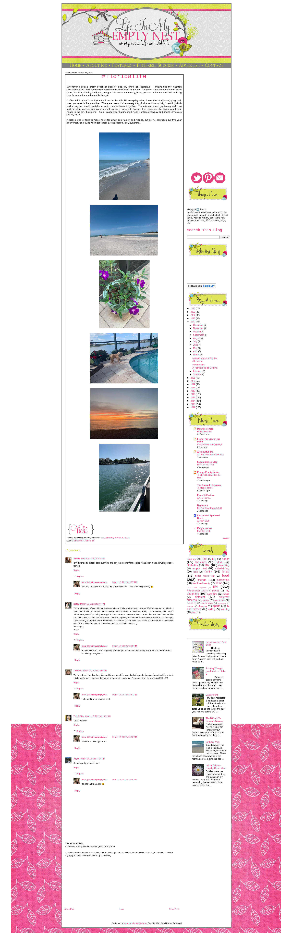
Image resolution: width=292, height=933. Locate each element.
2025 (193, 312)
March (196, 354)
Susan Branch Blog (207, 462)
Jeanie (77, 558)
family (208, 571)
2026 (193, 308)
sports (216, 605)
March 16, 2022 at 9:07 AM (124, 582)
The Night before (205, 488)
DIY (207, 565)
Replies (80, 576)
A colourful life (205, 452)
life (93, 541)
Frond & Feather (205, 495)
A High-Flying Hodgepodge (209, 444)
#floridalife (124, 76)
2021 (193, 378)
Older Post (174, 909)
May (195, 348)
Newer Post (69, 909)
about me (191, 559)
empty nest (79, 541)
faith (195, 572)
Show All (226, 538)
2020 (193, 381)
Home (122, 909)
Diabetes (192, 565)
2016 (193, 394)
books (225, 559)
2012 (193, 407)
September (198, 335)
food (225, 575)
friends (202, 579)
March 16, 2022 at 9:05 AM (93, 558)
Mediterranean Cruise (197, 591)
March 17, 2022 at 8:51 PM (124, 695)
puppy (206, 600)
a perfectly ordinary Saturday (210, 454)
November (198, 328)
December (198, 325)
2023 (193, 318)
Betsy (76, 604)
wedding (225, 609)
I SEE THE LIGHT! (205, 465)
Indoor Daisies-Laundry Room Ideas (216, 766)
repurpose (222, 603)
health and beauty (201, 583)
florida (88, 541)
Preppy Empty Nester (208, 472)
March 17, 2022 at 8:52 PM (124, 646)
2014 (193, 400)
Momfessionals (205, 429)
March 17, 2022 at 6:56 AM (94, 671)
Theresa (77, 671)
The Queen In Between (209, 485)
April (195, 351)
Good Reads (198, 364)
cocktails (219, 562)
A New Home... (204, 498)
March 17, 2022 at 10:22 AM (98, 716)
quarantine (219, 600)
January (197, 374)
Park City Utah (203, 531)
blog (214, 559)
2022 (193, 321)
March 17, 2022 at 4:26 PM (92, 759)
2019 (193, 384)
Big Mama (202, 505)
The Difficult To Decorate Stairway (215, 719)
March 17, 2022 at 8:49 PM (124, 779)
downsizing (223, 565)
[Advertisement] (121, 884)
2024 (193, 315)
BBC (204, 559)
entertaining (222, 568)
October (197, 331)
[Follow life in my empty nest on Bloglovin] (201, 287)
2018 (193, 387)
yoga (193, 612)
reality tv (191, 603)
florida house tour (205, 576)
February (197, 371)
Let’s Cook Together (196, 587)
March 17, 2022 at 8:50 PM (124, 737)
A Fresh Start (203, 521)
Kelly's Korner (204, 528)
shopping (202, 606)
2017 (193, 391)
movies (215, 590)
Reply (76, 570)
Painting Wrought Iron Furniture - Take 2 (216, 671)
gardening (223, 579)
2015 (193, 397)
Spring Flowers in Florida (204, 358)
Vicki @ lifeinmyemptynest (94, 582)
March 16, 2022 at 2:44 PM (92, 604)
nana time (212, 594)
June (196, 345)
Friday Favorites (204, 431)
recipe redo (207, 603)
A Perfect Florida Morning (204, 368)
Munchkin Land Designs (135, 923)
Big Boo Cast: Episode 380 (209, 508)
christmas (200, 562)
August (197, 338)
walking (211, 609)
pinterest (199, 597)
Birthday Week (213, 742)
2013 (193, 404)
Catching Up (212, 695)
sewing (190, 606)
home (218, 583)
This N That (79, 716)
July (195, 341)
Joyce (76, 759)
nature (226, 594)
